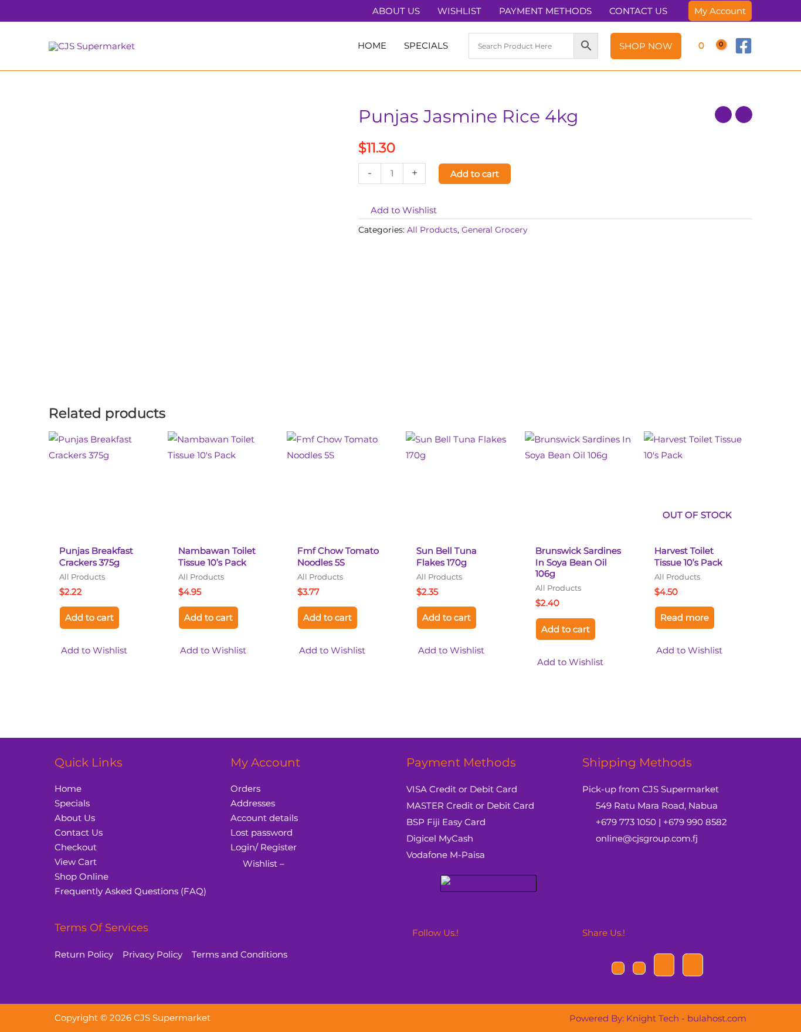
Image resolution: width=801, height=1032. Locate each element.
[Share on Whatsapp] (693, 964)
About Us (75, 817)
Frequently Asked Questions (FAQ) (130, 891)
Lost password (261, 832)
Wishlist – (263, 863)
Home (68, 788)
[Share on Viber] (664, 964)
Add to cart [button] (89, 617)
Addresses (252, 803)
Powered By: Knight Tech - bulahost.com (657, 1018)
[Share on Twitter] (639, 968)
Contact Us (79, 832)
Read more (684, 617)
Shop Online (81, 876)
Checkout (76, 847)
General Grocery (494, 229)
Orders (245, 788)
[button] (720, 11)
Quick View (102, 528)
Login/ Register (263, 847)
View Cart (76, 861)
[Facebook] (743, 46)
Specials (72, 803)
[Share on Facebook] (618, 968)
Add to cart (474, 173)
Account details (264, 817)
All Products (432, 229)
